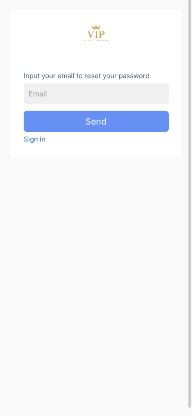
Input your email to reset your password (87, 75)
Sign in (35, 139)
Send (96, 121)
